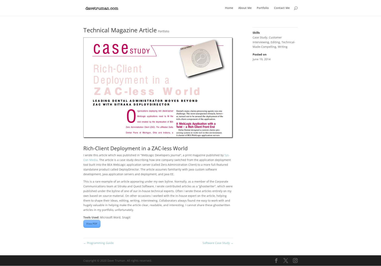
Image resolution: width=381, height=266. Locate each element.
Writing (283, 47)
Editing (275, 42)
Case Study (260, 37)
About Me (245, 8)
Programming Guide (98, 243)
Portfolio (263, 8)
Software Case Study (218, 243)
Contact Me (282, 8)
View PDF (91, 223)
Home (229, 8)
